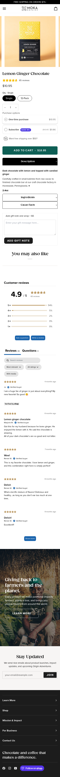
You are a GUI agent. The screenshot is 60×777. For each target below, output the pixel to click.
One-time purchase (18, 119)
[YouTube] (15, 768)
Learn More (21, 613)
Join (50, 674)
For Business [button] (9, 730)
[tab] (30, 351)
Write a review (38, 337)
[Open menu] (7, 8)
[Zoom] (10, 61)
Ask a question (22, 337)
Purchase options (11, 113)
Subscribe (19, 129)
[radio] (5, 119)
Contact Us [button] (8, 740)
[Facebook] (3, 768)
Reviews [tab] (12, 350)
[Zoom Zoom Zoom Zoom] (30, 41)
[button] (30, 161)
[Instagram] (9, 768)
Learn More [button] (8, 700)
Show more (30, 538)
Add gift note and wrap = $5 (20, 216)
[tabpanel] (30, 450)
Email (7, 678)
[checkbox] (11, 374)
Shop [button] (5, 710)
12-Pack (25, 98)
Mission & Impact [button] (12, 720)
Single (9, 98)
